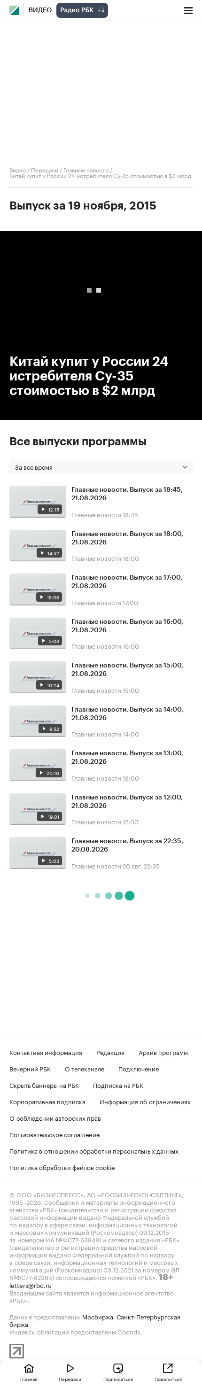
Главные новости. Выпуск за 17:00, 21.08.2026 (126, 581)
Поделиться (168, 1378)
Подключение (138, 1068)
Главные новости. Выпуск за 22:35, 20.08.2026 (127, 845)
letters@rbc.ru (30, 1284)
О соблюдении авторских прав (55, 1117)
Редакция (110, 1051)
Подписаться (118, 1378)
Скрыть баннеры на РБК (44, 1084)
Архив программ (163, 1051)
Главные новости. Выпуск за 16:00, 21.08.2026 (127, 626)
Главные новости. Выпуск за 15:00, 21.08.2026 (127, 669)
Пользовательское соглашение (54, 1134)
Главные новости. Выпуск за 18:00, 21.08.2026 (127, 538)
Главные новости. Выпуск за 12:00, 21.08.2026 (127, 801)
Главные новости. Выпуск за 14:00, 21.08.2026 (127, 713)
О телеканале (84, 1068)
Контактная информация (45, 1051)
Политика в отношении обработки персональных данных (94, 1150)
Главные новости (86, 169)
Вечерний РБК (30, 1068)
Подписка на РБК (118, 1084)
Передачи (44, 169)
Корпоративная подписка (47, 1101)
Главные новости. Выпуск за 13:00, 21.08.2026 (127, 757)
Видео (40, 10)
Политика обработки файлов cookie (62, 1166)
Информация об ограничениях (145, 1101)
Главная (28, 1378)
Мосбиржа (97, 1316)
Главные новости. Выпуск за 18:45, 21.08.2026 (127, 494)
